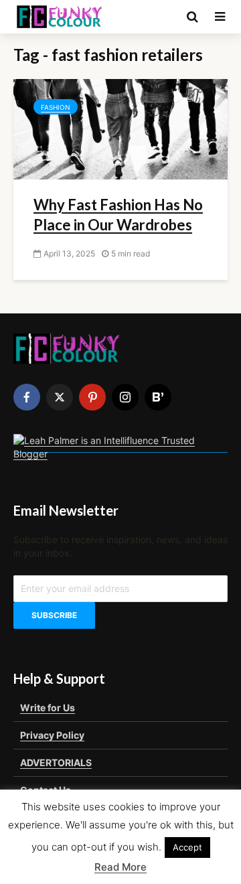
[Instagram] (125, 397)
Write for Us (47, 707)
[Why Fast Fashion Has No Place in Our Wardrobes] (120, 128)
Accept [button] (187, 847)
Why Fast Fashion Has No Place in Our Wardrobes (118, 215)
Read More (120, 867)
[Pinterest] (92, 397)
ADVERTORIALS (56, 762)
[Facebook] (26, 397)
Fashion (55, 107)
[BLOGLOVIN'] (158, 397)
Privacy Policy (52, 735)
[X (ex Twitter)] (59, 397)
